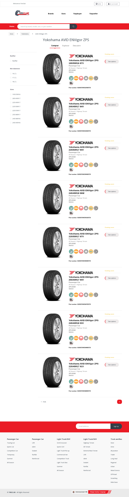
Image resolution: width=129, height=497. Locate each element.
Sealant (34, 451)
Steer (112, 443)
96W (83, 191)
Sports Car (10, 447)
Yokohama (25, 34)
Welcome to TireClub (19, 3)
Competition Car (12, 451)
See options (112, 61)
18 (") (14, 82)
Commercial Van (62, 455)
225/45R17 (74, 366)
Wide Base (114, 482)
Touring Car (11, 443)
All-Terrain (86, 447)
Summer (10, 459)
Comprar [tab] (55, 45)
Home (10, 26)
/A (71, 72)
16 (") (14, 74)
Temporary (10, 455)
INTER (99, 4)
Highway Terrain (88, 443)
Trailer (113, 455)
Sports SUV (60, 447)
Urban (113, 466)
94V (83, 148)
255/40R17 (74, 280)
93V (83, 321)
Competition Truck (63, 459)
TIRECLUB (12, 492)
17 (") (14, 78)
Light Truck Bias (62, 462)
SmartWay (114, 478)
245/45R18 (74, 193)
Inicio (11, 34)
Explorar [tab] (65, 45)
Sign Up (116, 426)
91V (83, 365)
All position (114, 451)
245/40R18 (74, 323)
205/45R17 (74, 106)
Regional (113, 462)
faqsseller (94, 14)
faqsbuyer (77, 14)
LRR (33, 443)
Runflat (14, 61)
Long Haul (114, 459)
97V (83, 235)
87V (83, 61)
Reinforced (35, 459)
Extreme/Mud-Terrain (90, 451)
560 (70, 72)
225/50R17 (74, 150)
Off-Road (114, 474)
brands (51, 14)
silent (33, 447)
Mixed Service (115, 470)
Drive (112, 447)
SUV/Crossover (62, 443)
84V (83, 105)
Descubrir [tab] (77, 45)
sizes (63, 14)
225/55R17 (74, 236)
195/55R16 (74, 63)
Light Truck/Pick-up (63, 451)
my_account (113, 4)
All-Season (10, 462)
